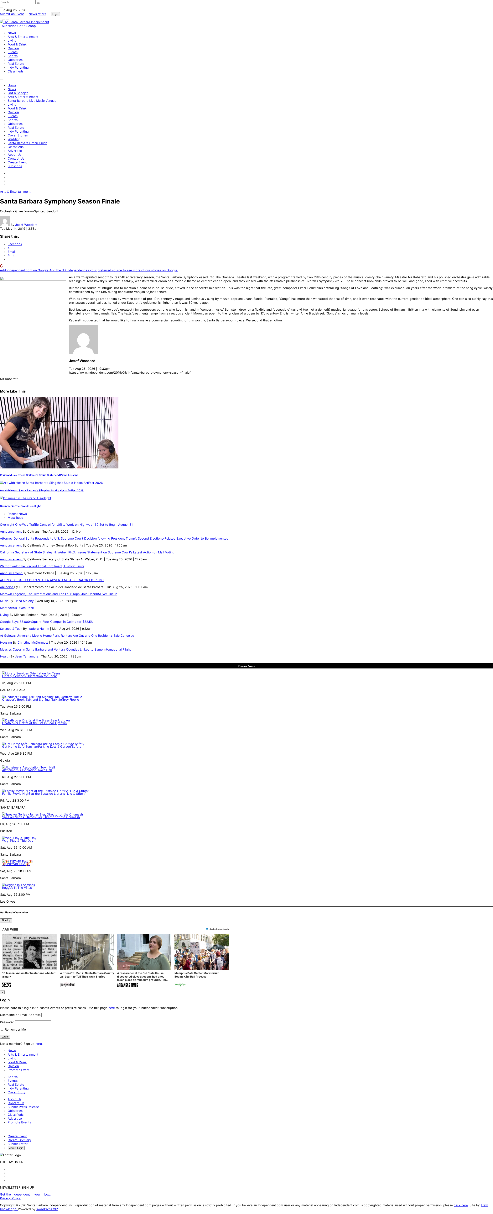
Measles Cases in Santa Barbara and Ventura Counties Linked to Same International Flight (65, 649)
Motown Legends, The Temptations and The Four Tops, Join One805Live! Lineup (58, 594)
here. (39, 1044)
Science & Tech (11, 629)
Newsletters (37, 14)
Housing (6, 642)
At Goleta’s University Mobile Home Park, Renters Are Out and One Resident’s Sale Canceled (67, 635)
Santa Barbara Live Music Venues (32, 101)
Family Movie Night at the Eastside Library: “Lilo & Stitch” (44, 793)
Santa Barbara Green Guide (27, 143)
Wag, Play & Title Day (17, 840)
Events (13, 52)
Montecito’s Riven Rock (17, 608)
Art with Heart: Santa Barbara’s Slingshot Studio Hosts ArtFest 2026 (42, 490)
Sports (13, 56)
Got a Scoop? (27, 26)
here (111, 1008)
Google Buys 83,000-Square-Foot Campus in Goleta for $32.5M (47, 622)
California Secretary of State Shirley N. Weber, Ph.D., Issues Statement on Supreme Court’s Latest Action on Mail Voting (87, 552)
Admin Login (16, 1148)
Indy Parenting (18, 67)
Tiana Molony (24, 601)
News (12, 33)
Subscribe (9, 26)
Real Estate (16, 64)
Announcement (11, 531)
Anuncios (7, 587)
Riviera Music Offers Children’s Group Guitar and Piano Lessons (39, 475)
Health (5, 656)
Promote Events (19, 1122)
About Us (14, 154)
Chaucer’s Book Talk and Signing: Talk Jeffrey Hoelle (40, 699)
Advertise (15, 151)
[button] (29, 961)
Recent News (17, 514)
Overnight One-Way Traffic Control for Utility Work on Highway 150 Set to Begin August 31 (66, 524)
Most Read (15, 518)
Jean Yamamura (26, 656)
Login (55, 14)
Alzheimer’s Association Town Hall (27, 770)
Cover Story (16, 1092)
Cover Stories (18, 135)
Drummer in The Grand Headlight (20, 506)
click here (461, 1205)
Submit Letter (18, 1144)
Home (12, 85)
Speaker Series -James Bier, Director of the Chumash (41, 817)
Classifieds (15, 71)
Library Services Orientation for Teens (29, 676)
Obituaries (15, 60)
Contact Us (16, 158)
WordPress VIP (47, 1209)
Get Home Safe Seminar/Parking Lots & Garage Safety (41, 746)
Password (7, 1022)
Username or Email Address (20, 1015)
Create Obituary (19, 1140)
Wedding (14, 139)
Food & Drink (17, 44)
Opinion (13, 48)
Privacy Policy (10, 1198)
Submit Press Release (23, 1107)
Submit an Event (12, 14)
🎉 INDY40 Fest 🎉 (16, 864)
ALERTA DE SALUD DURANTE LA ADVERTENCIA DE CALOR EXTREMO (52, 580)
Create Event (17, 162)
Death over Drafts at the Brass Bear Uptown (34, 723)
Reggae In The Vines (17, 887)
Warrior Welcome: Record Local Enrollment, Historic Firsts (42, 566)
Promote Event (18, 1070)
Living (12, 40)
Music (4, 601)
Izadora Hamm (38, 629)
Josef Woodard (26, 225)
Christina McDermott (33, 642)
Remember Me (15, 1029)
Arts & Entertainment (23, 37)
